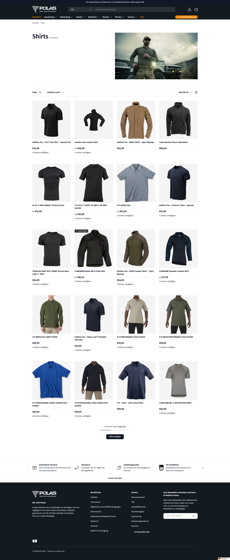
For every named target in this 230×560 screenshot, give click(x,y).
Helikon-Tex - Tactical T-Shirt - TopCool (176, 205)
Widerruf (94, 521)
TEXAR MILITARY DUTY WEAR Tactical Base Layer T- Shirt (50, 272)
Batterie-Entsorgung (99, 531)
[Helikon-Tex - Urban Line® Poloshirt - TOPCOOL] (94, 314)
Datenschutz (96, 511)
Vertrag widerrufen (142, 532)
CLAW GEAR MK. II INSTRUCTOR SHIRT (175, 403)
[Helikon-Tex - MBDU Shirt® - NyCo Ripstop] (136, 120)
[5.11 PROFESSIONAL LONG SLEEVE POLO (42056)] (94, 380)
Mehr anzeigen (115, 437)
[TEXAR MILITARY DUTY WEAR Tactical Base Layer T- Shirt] (51, 249)
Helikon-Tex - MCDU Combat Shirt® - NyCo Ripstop (135, 272)
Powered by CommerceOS (56, 551)
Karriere (134, 526)
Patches (118, 17)
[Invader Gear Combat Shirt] (94, 120)
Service (131, 17)
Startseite (35, 23)
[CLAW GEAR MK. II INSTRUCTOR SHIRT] (178, 380)
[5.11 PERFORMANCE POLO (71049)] (136, 314)
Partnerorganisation (140, 521)
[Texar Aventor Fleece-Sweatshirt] (178, 120)
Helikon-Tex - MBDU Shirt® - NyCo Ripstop (135, 142)
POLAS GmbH (41, 551)
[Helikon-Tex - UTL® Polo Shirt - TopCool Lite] (51, 120)
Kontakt (94, 497)
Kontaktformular (138, 507)
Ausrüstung (49, 17)
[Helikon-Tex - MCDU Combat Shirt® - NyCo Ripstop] (136, 249)
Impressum (95, 502)
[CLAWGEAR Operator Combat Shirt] (178, 249)
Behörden (92, 17)
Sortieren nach (53, 92)
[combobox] (121, 9)
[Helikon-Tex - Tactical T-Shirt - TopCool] (178, 183)
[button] (224, 558)
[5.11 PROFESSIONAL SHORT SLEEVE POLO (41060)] (51, 380)
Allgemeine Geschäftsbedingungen (106, 507)
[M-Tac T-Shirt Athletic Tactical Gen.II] (51, 183)
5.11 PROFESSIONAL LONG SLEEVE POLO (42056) (91, 404)
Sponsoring (136, 516)
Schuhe (79, 17)
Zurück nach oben (115, 478)
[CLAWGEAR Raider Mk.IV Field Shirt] (94, 249)
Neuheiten (36, 17)
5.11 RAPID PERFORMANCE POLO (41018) (176, 337)
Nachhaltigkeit (137, 511)
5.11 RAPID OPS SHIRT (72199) (44, 337)
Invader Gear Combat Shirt (86, 142)
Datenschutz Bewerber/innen (103, 516)
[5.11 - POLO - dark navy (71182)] (136, 380)
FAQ (133, 502)
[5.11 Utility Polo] (136, 183)
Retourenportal (138, 497)
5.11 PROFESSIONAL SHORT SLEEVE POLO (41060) (49, 404)
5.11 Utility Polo (123, 205)
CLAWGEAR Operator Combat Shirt (174, 271)
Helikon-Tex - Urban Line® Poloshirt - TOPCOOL (91, 338)
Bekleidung (65, 17)
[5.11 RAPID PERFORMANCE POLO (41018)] (178, 314)
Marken (106, 17)
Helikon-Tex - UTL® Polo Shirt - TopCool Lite (51, 142)
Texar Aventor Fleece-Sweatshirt (173, 142)
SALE (142, 17)
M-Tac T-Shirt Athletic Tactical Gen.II (48, 205)
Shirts (43, 23)
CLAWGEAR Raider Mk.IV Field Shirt (90, 271)
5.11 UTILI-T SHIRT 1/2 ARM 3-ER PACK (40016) (91, 206)
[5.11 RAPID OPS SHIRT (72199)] (51, 314)
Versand (94, 526)
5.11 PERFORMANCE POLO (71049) (131, 337)
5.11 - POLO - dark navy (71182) (130, 403)
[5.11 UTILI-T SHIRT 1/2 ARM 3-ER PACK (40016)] (94, 183)
